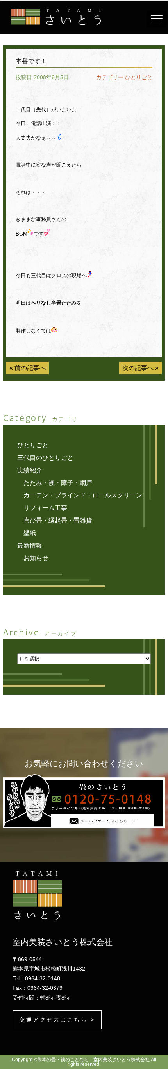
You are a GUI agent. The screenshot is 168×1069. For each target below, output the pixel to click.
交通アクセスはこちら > (57, 1019)
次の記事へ (138, 368)
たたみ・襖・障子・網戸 (57, 482)
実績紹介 (29, 470)
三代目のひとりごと (45, 457)
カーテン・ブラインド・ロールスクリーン (82, 495)
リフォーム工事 (45, 508)
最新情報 (29, 545)
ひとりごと (138, 77)
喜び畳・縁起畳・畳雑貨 (57, 520)
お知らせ (35, 558)
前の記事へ (30, 368)
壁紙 (29, 533)
